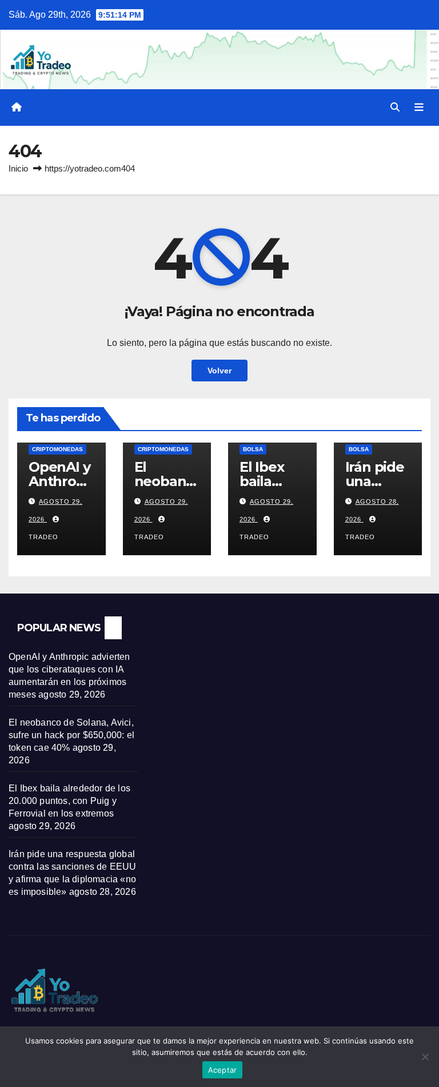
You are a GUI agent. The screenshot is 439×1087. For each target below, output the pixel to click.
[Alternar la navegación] (419, 107)
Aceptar (222, 1069)
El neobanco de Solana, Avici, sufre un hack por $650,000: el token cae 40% (71, 735)
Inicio (18, 168)
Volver (219, 370)
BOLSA (253, 449)
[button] (395, 107)
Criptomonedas (57, 449)
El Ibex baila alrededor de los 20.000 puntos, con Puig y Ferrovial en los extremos (69, 800)
